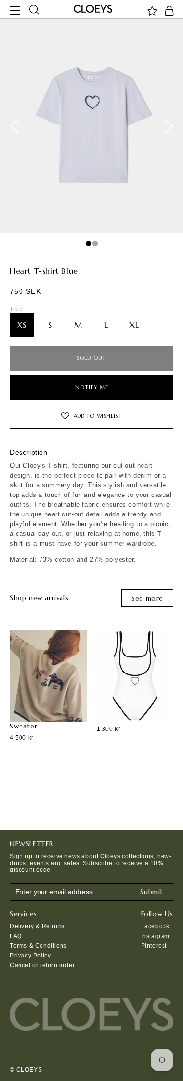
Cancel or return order (42, 965)
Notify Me (91, 386)
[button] (34, 10)
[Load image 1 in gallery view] (88, 243)
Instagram (155, 936)
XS (22, 325)
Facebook (155, 926)
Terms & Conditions (38, 945)
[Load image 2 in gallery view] (95, 243)
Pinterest (154, 945)
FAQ (16, 936)
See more (147, 598)
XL (134, 325)
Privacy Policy (30, 955)
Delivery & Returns (37, 926)
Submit (151, 891)
